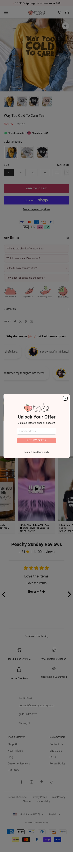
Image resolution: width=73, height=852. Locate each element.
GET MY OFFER (36, 440)
